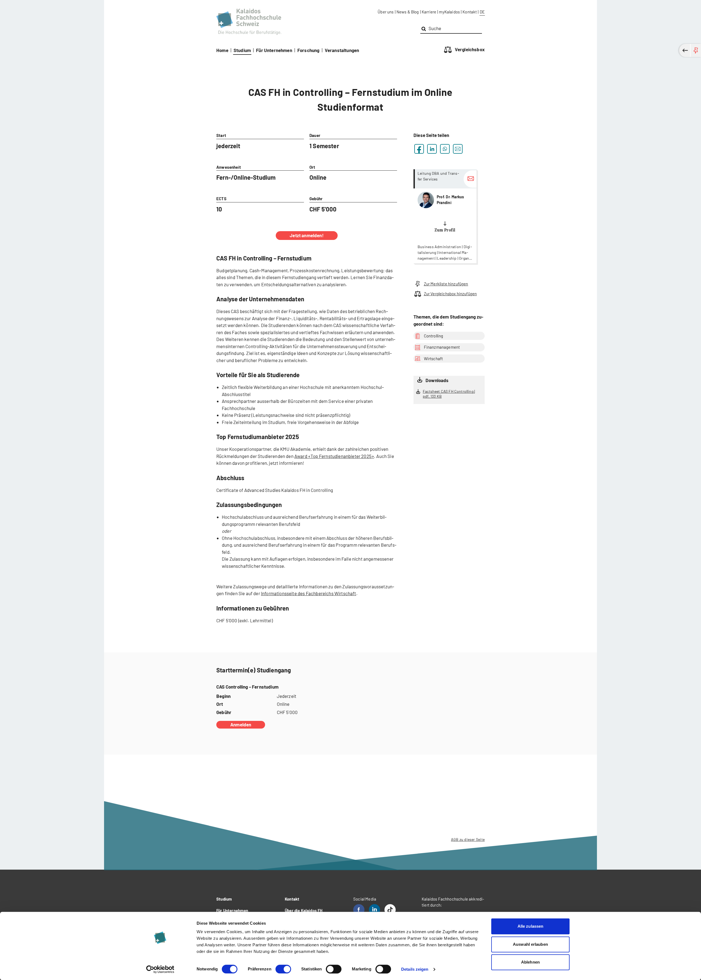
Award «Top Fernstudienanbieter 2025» (334, 456)
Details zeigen (414, 969)
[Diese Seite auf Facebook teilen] (419, 148)
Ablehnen (530, 962)
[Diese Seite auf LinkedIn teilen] (432, 148)
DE (482, 11)
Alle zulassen (530, 926)
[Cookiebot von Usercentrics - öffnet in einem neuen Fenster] (160, 969)
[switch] (283, 969)
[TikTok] (390, 909)
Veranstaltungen (342, 50)
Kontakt (469, 11)
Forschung (308, 50)
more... (444, 216)
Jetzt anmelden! (307, 235)
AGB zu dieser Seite (468, 839)
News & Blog (408, 11)
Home (222, 50)
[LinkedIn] (374, 909)
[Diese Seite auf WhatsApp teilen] (444, 148)
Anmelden (240, 724)
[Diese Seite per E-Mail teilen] (457, 148)
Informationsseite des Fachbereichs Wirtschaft (308, 593)
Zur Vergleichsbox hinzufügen (450, 293)
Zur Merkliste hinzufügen (446, 283)
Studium (242, 50)
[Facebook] (358, 909)
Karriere (429, 11)
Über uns (385, 11)
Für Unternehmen (274, 50)
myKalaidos (449, 11)
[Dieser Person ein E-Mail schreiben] (470, 179)
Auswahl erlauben (530, 944)
